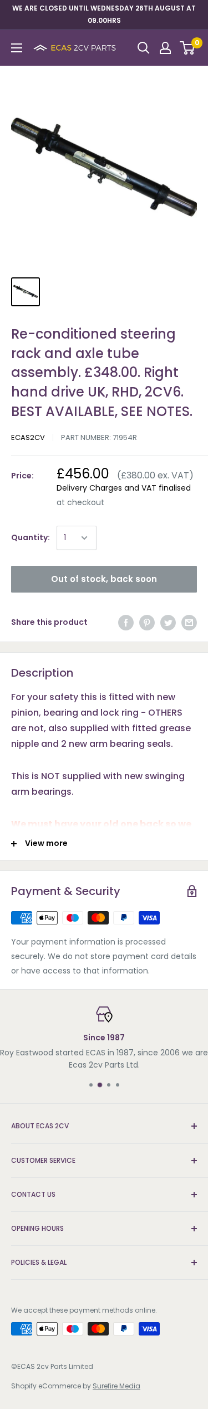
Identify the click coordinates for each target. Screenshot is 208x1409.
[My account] (165, 48)
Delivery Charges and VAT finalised (124, 487)
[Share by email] (189, 622)
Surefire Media (116, 1386)
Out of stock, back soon (104, 579)
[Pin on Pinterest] (147, 622)
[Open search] (144, 48)
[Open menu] (16, 47)
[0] (188, 48)
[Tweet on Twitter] (168, 622)
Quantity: (30, 537)
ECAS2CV (28, 437)
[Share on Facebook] (126, 622)
